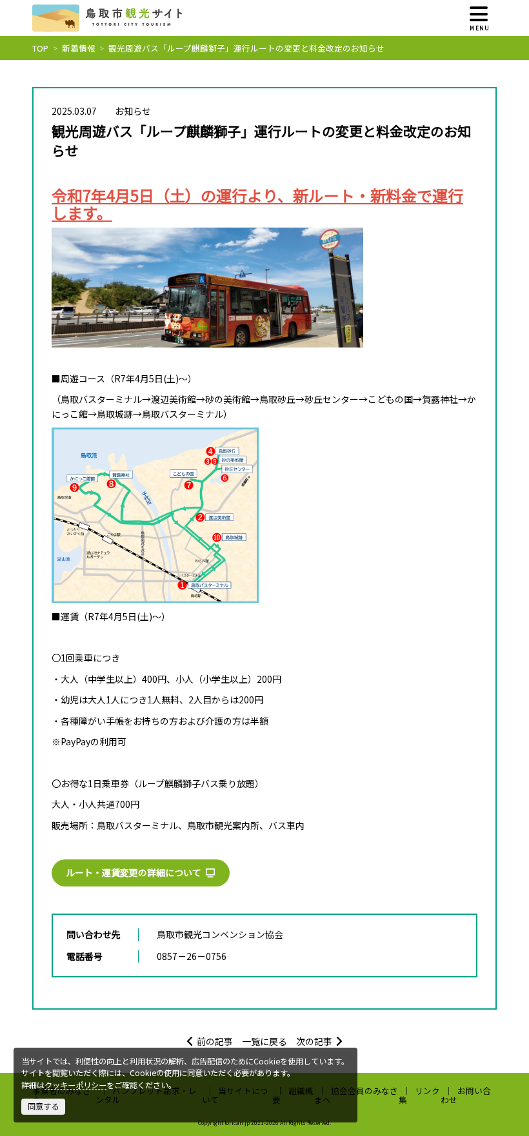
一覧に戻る (264, 1041)
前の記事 (215, 1041)
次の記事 (314, 1041)
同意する (43, 1106)
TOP (40, 48)
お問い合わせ (466, 1095)
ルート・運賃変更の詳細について (133, 872)
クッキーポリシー (75, 1085)
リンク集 (420, 1095)
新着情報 (78, 48)
